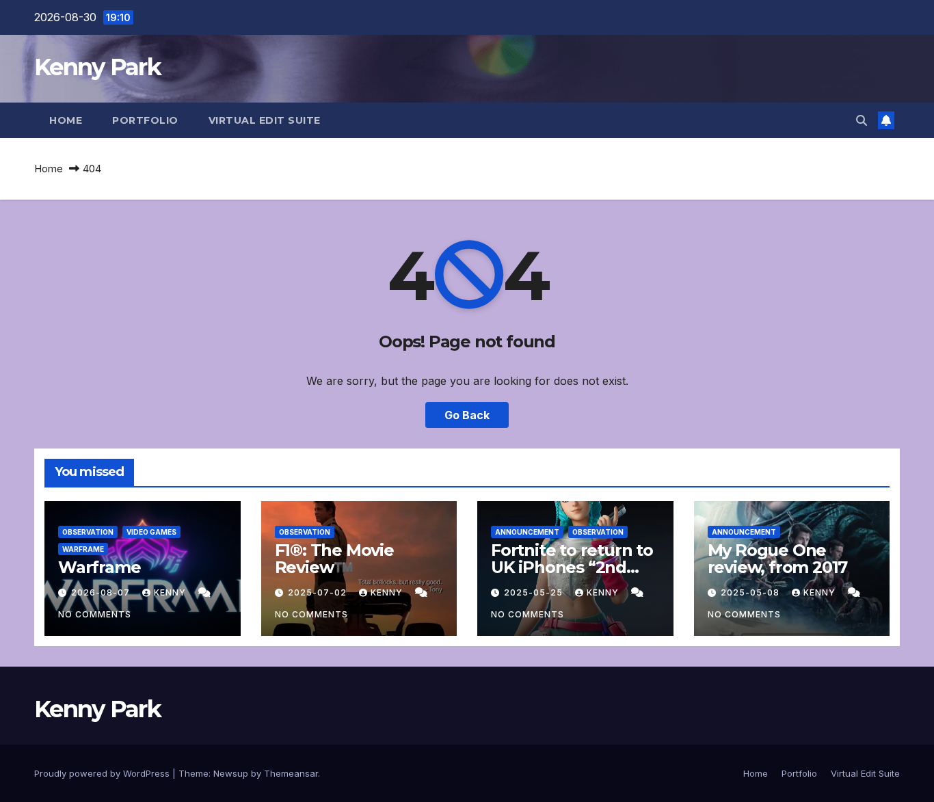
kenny (171, 592)
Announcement (527, 532)
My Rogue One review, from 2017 (778, 558)
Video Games (151, 532)
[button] (861, 120)
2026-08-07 (102, 592)
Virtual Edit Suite (265, 120)
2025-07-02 (318, 592)
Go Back (467, 415)
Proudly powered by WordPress (103, 773)
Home (65, 120)
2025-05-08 (751, 592)
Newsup (230, 773)
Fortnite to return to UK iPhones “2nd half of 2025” (572, 567)
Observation (88, 532)
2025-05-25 (534, 592)
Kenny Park (97, 67)
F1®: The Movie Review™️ (334, 558)
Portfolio (145, 120)
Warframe (83, 549)
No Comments (94, 614)
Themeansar (291, 773)
